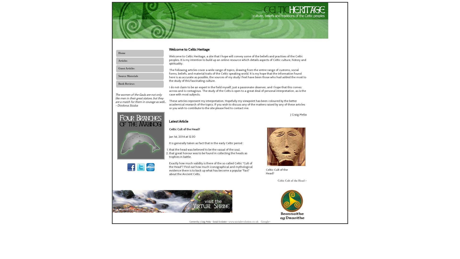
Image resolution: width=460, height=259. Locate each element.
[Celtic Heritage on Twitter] (141, 170)
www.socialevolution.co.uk (244, 221)
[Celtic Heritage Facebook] (131, 170)
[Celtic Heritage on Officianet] (150, 170)
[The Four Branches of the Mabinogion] (141, 158)
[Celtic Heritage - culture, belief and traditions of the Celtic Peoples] (220, 37)
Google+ (265, 221)
